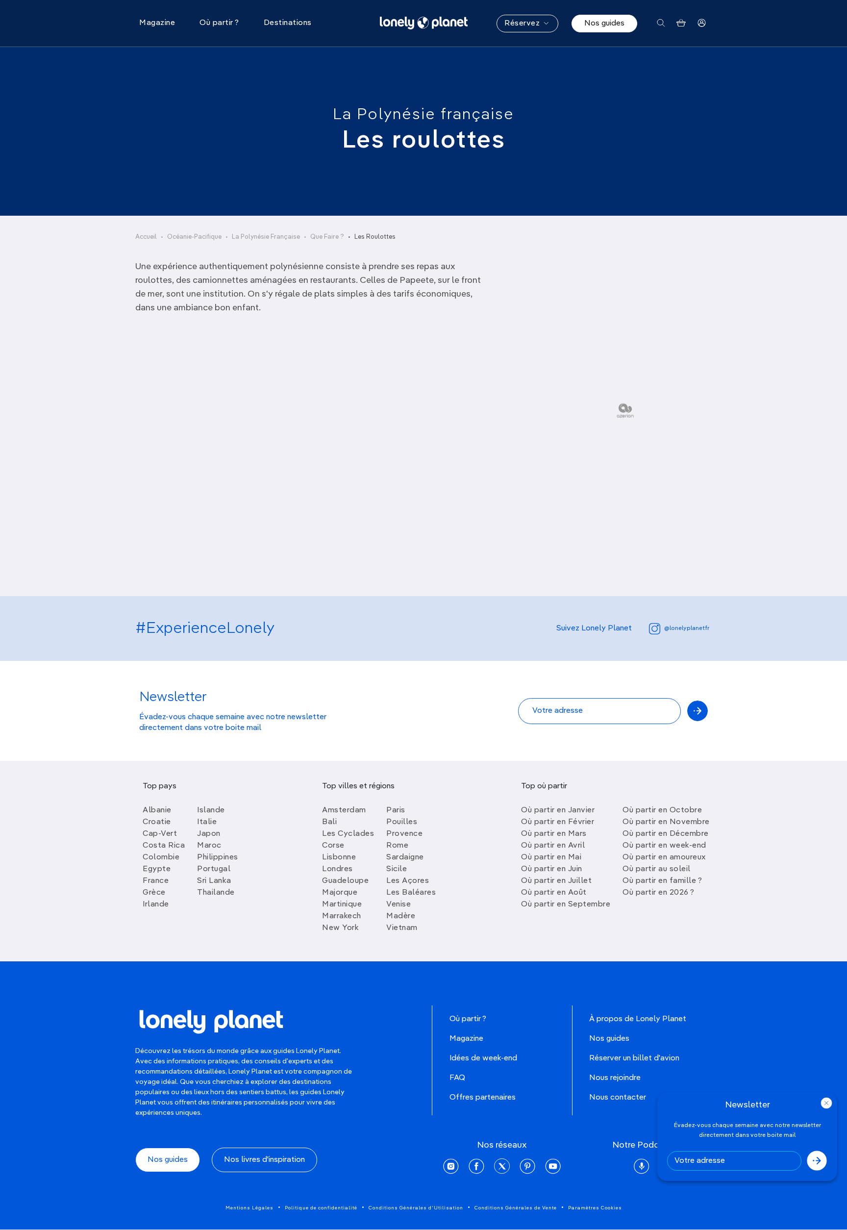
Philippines (217, 857)
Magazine (466, 1039)
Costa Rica (164, 846)
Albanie (157, 810)
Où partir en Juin (551, 869)
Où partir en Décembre (666, 834)
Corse (333, 846)
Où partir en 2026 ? (659, 893)
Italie (207, 822)
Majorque (339, 893)
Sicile (396, 869)
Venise (398, 904)
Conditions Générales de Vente (515, 1207)
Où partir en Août (554, 893)
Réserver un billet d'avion (634, 1058)
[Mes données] (702, 23)
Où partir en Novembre (666, 822)
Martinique (342, 904)
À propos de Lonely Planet (637, 1019)
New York (340, 928)
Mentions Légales (249, 1207)
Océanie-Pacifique (194, 237)
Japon (209, 834)
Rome (397, 846)
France (156, 881)
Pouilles (401, 822)
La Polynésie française (423, 115)
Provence (404, 834)
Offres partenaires (482, 1098)
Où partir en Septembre (565, 904)
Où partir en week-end (664, 846)
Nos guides (604, 23)
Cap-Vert (160, 834)
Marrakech (341, 916)
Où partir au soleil (657, 869)
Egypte (157, 869)
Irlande (156, 904)
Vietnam (402, 928)
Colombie (161, 857)
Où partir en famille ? (662, 881)
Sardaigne (405, 857)
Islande (211, 810)
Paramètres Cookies (595, 1207)
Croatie (157, 822)
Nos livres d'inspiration (264, 1160)
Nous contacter (617, 1098)
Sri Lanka (214, 881)
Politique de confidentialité (321, 1207)
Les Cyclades (348, 834)
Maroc (209, 846)
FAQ (457, 1078)
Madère (400, 916)
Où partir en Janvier (558, 810)
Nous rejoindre (615, 1078)
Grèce (154, 893)
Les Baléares (411, 893)
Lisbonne (339, 857)
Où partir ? (467, 1019)
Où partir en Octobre (662, 810)
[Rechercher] (661, 23)
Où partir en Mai (551, 857)
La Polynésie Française (266, 237)
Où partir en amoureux (664, 857)
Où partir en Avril (553, 846)
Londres (337, 869)
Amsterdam (344, 810)
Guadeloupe (345, 881)
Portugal (213, 869)
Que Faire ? (327, 237)
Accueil (146, 237)
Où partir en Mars (554, 834)
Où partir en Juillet (556, 881)
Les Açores (407, 881)
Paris (395, 810)
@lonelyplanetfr (686, 628)
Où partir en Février (557, 822)
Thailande (216, 893)
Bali (329, 822)
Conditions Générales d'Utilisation (416, 1207)
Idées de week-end (483, 1058)
